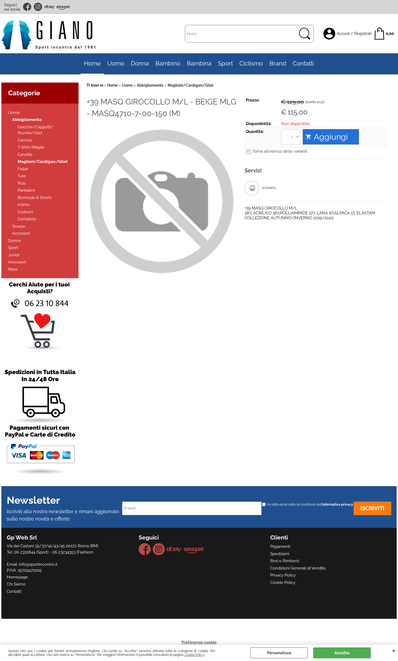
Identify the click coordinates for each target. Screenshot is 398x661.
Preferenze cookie (199, 642)
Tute (22, 176)
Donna (140, 63)
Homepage (17, 577)
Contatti (303, 63)
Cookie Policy (194, 655)
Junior (13, 255)
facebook (27, 7)
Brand (277, 63)
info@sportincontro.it (38, 564)
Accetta (342, 652)
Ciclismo (251, 63)
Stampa (269, 188)
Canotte (25, 154)
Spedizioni (279, 553)
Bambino (167, 63)
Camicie (25, 140)
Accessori (21, 233)
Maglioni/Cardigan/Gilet (43, 161)
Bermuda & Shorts (35, 197)
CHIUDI (393, 650)
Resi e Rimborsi (284, 560)
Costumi (25, 212)
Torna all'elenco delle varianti (280, 151)
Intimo (24, 204)
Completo (27, 219)
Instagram (38, 7)
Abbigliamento (27, 119)
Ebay (49, 7)
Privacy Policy (283, 575)
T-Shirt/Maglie (31, 147)
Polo (22, 183)
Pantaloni (26, 190)
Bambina (199, 63)
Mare (13, 269)
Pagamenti (280, 546)
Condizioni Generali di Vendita (297, 568)
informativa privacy (337, 504)
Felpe (23, 168)
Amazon (63, 7)
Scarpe (18, 226)
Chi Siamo (16, 584)
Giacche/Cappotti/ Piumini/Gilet (35, 130)
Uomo (115, 63)
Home (92, 63)
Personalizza (279, 652)
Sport (225, 63)
